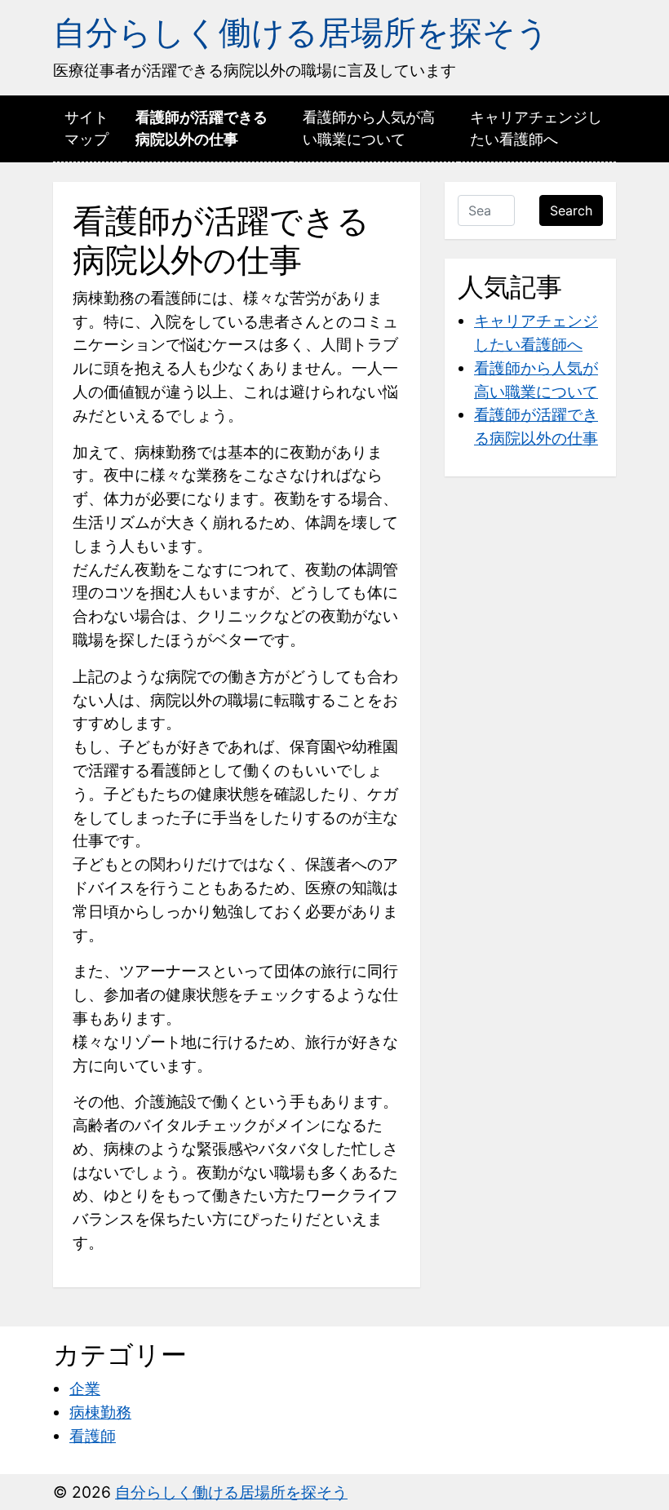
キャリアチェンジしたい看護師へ (536, 128)
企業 (84, 1388)
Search (571, 210)
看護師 (92, 1436)
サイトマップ (86, 128)
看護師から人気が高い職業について (369, 128)
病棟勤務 (100, 1412)
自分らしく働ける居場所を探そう (301, 32)
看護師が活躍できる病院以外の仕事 (201, 128)
